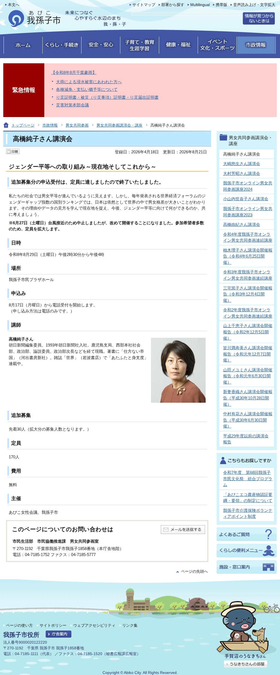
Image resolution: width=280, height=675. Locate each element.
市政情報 (50, 125)
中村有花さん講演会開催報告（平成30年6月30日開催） (247, 419)
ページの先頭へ (194, 571)
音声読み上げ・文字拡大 (254, 5)
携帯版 (221, 5)
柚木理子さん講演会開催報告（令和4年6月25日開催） (247, 256)
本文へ (13, 5)
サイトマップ (143, 5)
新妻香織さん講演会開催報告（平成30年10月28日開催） (247, 397)
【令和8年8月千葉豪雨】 (74, 72)
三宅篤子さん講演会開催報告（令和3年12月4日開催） (247, 294)
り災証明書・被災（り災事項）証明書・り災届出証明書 (107, 97)
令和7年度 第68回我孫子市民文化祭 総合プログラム (247, 478)
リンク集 (130, 625)
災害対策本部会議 (72, 105)
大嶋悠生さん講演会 (241, 163)
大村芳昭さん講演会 (241, 173)
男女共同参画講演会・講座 (119, 125)
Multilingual (200, 5)
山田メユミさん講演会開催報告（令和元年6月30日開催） (247, 376)
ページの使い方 (19, 625)
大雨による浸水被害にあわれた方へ (89, 81)
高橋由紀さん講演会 (241, 224)
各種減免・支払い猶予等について (87, 89)
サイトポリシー (53, 625)
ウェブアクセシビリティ (94, 625)
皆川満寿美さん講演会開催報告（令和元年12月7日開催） (247, 353)
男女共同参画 (77, 125)
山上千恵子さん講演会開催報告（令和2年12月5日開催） (247, 331)
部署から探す (172, 5)
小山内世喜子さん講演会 (245, 198)
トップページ (22, 125)
